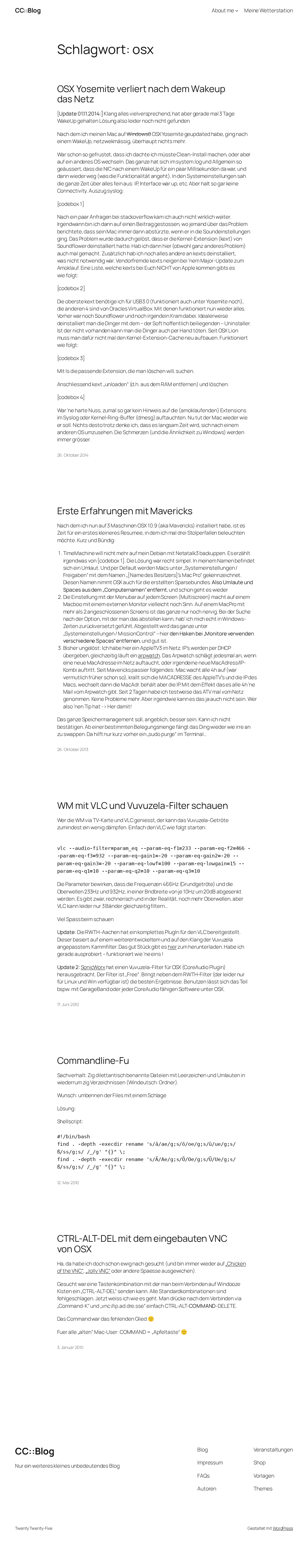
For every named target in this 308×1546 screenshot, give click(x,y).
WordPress (283, 1528)
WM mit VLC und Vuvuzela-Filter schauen (142, 805)
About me (223, 10)
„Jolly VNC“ (97, 1270)
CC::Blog (28, 10)
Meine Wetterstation (268, 10)
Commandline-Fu (93, 1060)
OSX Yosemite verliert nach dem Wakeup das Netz (141, 93)
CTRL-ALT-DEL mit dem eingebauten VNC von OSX (142, 1243)
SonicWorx (93, 967)
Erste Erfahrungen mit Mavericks (124, 511)
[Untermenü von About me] (236, 10)
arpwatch (149, 655)
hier (172, 946)
